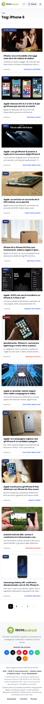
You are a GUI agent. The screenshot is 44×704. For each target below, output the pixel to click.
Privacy (34, 699)
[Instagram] (18, 652)
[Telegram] (31, 652)
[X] (12, 652)
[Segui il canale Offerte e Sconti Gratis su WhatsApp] (37, 652)
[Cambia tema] (24, 4)
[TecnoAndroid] (11, 4)
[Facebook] (6, 652)
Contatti (23, 699)
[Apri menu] (40, 4)
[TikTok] (18, 658)
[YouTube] (25, 652)
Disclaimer (11, 699)
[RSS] (25, 658)
